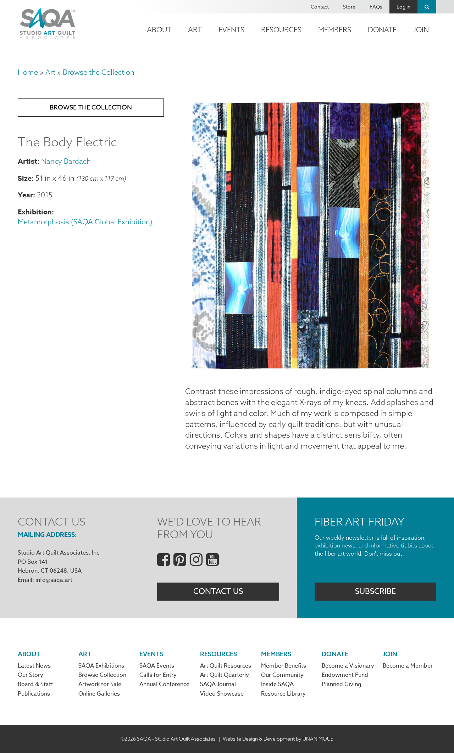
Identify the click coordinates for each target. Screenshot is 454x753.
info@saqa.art (53, 580)
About (159, 29)
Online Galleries (99, 694)
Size (25, 178)
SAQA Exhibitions (101, 666)
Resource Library (283, 694)
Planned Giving (341, 684)
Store (349, 6)
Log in (403, 6)
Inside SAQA (277, 684)
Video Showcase (222, 694)
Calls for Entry (158, 675)
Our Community (282, 675)
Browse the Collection (98, 72)
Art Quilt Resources (225, 666)
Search (426, 6)
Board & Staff (35, 684)
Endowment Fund (345, 675)
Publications (34, 694)
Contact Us (218, 591)
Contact (320, 6)
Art (195, 29)
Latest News (34, 666)
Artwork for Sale (99, 684)
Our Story (30, 675)
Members (334, 29)
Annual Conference (164, 684)
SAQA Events (156, 666)
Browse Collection (102, 675)
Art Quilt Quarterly (224, 675)
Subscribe (375, 591)
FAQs (376, 6)
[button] (311, 369)
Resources (281, 29)
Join (421, 29)
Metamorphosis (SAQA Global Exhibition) (85, 221)
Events (231, 29)
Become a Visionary (348, 666)
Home (28, 72)
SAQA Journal (218, 684)
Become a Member (408, 666)
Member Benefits (283, 666)
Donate (382, 29)
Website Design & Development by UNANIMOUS (278, 739)
